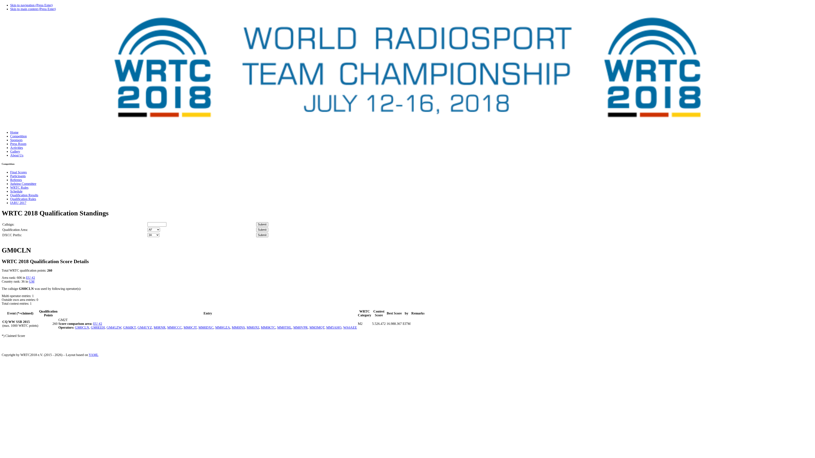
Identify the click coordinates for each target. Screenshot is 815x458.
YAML (93, 355)
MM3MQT (317, 327)
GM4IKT (129, 327)
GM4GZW (114, 327)
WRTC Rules (19, 187)
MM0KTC (268, 327)
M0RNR (160, 327)
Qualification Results (24, 195)
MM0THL (284, 327)
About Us (16, 155)
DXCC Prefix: (12, 235)
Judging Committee (23, 184)
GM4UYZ (145, 327)
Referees (16, 180)
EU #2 (30, 277)
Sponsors (16, 140)
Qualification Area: (15, 230)
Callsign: (8, 224)
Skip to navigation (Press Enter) (31, 5)
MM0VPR (300, 327)
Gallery (15, 151)
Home (14, 132)
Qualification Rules (23, 199)
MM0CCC (174, 327)
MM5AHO (333, 327)
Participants (18, 176)
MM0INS (238, 327)
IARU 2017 (18, 203)
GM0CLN (82, 327)
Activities (16, 147)
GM (31, 281)
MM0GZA (222, 327)
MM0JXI (253, 327)
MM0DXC (206, 327)
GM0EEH (98, 327)
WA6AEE (350, 327)
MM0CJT (190, 327)
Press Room (18, 144)
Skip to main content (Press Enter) (33, 9)
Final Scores (18, 172)
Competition (18, 136)
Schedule (16, 191)
